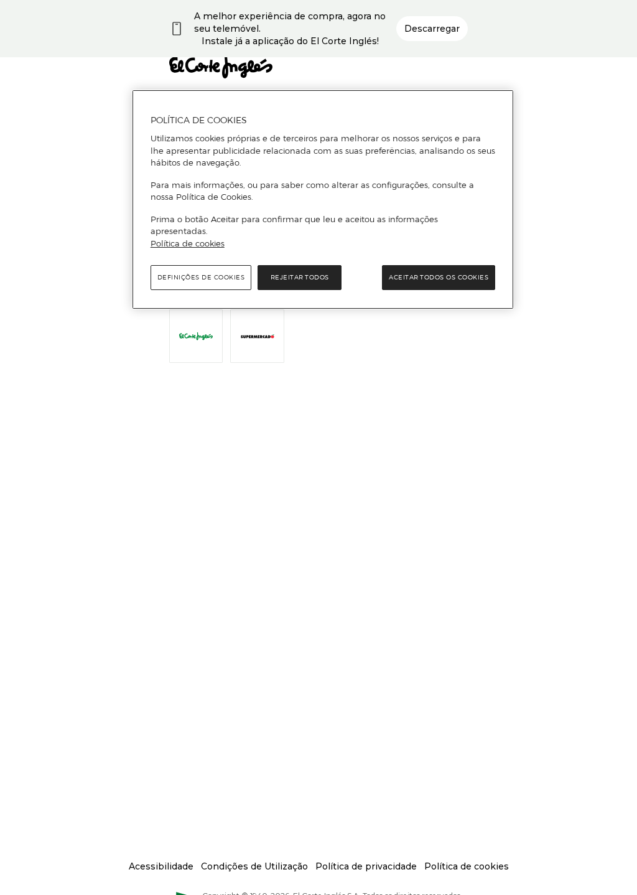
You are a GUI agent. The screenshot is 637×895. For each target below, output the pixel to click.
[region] (323, 200)
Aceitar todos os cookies (438, 277)
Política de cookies (188, 243)
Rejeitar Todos (300, 277)
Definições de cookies (201, 277)
